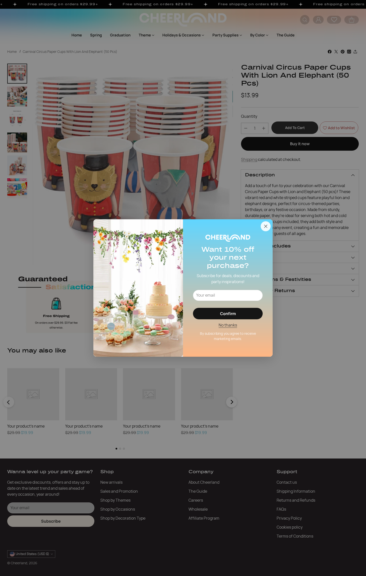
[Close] (266, 226)
